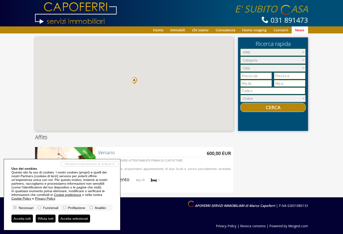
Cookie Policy (21, 198)
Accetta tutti (22, 218)
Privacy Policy (226, 226)
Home (158, 30)
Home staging (254, 30)
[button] (134, 80)
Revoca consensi (253, 226)
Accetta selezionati (74, 218)
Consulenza (225, 30)
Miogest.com (298, 226)
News (299, 30)
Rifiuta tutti (45, 218)
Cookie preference (67, 195)
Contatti (281, 30)
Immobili (177, 30)
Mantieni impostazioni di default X (89, 164)
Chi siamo (200, 30)
